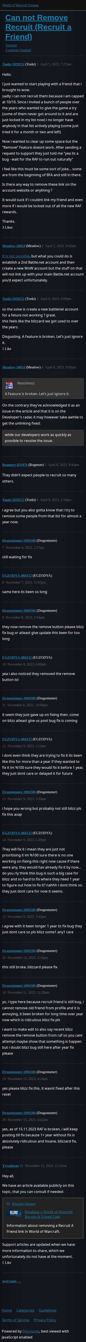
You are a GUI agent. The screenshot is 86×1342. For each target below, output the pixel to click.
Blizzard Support (24, 1204)
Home (7, 1310)
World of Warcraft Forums (20, 5)
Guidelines (47, 1310)
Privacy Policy (45, 1320)
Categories (25, 1310)
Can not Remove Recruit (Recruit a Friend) (38, 27)
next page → (11, 1281)
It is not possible (16, 256)
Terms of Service (15, 1320)
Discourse (30, 1331)
